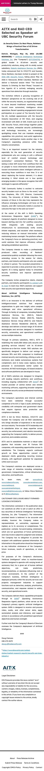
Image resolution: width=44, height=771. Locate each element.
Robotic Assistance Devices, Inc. (24, 68)
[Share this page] (40, 19)
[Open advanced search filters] (35, 19)
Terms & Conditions (31, 763)
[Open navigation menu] (4, 19)
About (12, 758)
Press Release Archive (25, 758)
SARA (34, 216)
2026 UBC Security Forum (12, 77)
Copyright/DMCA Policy (11, 767)
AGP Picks (5, 3)
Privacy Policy (28, 767)
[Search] (30, 19)
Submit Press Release (13, 763)
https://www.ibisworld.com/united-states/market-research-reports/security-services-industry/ (22, 653)
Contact (39, 767)
